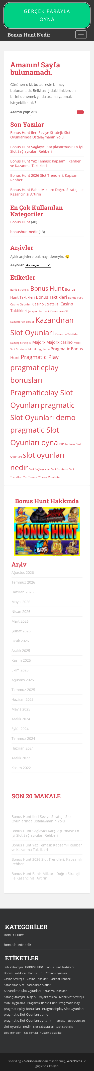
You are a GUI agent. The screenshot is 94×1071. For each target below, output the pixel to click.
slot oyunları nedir (17, 1026)
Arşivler (17, 265)
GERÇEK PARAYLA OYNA (47, 15)
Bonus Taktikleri (51, 297)
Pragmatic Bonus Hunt (42, 1003)
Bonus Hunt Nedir (29, 34)
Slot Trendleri (13, 1032)
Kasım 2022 (21, 767)
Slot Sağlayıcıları (39, 469)
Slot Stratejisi (59, 469)
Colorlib (27, 1061)
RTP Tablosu (67, 444)
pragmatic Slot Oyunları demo (26, 1014)
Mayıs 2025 (21, 709)
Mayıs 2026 (21, 601)
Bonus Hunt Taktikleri (59, 967)
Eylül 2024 (20, 728)
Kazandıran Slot (60, 311)
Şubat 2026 (21, 631)
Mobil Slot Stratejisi (71, 997)
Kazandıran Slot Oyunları (22, 990)
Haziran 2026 (23, 592)
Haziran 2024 (23, 748)
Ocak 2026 (20, 640)
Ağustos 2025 (23, 679)
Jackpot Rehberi (38, 311)
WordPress (74, 1061)
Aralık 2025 (21, 650)
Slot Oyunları (76, 1020)
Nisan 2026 (21, 611)
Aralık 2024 (21, 719)
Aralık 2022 (21, 758)
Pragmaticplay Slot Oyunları (62, 1008)
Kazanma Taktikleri (67, 334)
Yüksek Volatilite (49, 477)
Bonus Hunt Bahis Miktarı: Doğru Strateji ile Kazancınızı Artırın (46, 192)
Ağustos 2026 (23, 572)
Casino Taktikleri (37, 979)
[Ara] (80, 112)
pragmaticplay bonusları (22, 1008)
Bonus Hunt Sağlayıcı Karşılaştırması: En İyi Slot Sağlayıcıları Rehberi (46, 149)
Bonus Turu (75, 297)
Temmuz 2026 (23, 582)
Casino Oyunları (20, 304)
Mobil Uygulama (39, 349)
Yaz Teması (30, 477)
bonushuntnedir (24, 231)
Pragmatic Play (40, 357)
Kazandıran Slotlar (22, 321)
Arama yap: (20, 111)
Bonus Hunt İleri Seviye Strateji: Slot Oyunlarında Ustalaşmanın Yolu (40, 134)
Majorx (38, 342)
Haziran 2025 (23, 699)
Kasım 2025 (21, 660)
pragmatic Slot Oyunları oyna (25, 1020)
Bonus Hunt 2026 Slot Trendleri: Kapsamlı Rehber (45, 177)
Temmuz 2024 (23, 738)
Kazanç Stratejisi (20, 342)
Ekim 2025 (20, 670)
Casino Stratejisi (45, 304)
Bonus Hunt (20, 222)
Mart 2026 (20, 621)
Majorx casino (59, 342)
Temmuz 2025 (23, 689)
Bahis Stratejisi (19, 289)
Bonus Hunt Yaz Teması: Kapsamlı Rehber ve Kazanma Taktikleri (45, 163)
